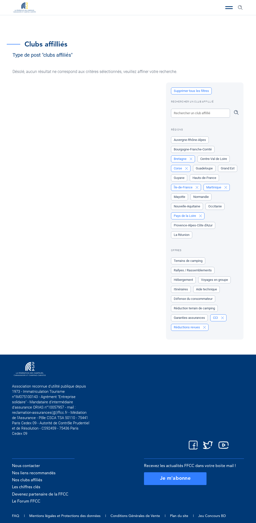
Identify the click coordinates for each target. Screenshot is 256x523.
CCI (216, 318)
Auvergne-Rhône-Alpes (190, 140)
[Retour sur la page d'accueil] (24, 7)
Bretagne (180, 159)
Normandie (201, 197)
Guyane (179, 178)
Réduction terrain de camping (194, 308)
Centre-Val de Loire (213, 159)
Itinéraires (181, 289)
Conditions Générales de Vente (135, 516)
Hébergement (183, 280)
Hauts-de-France (204, 178)
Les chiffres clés (26, 487)
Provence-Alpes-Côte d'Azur (193, 225)
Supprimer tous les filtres (191, 91)
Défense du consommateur (193, 299)
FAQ (15, 516)
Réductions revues (187, 327)
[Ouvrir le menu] (229, 7)
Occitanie (215, 206)
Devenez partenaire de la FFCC (40, 495)
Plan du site (179, 516)
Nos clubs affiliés (27, 480)
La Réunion (182, 235)
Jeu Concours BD (212, 516)
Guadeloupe (204, 168)
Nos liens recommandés (34, 473)
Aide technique (206, 289)
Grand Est (227, 168)
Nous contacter (26, 466)
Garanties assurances (189, 318)
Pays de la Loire (185, 216)
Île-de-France (183, 187)
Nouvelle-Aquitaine (187, 206)
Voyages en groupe (214, 280)
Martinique (214, 187)
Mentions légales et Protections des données (64, 516)
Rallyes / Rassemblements (193, 270)
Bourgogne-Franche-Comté (193, 149)
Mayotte (179, 197)
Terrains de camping (188, 261)
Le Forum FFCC (26, 502)
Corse (178, 168)
